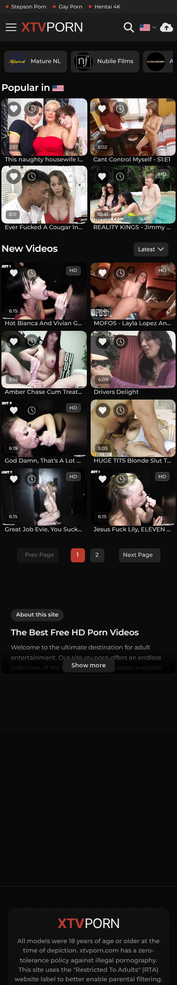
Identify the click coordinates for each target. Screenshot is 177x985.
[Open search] (128, 27)
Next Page (138, 555)
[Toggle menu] (11, 27)
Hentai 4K (107, 6)
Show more (88, 665)
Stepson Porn (28, 6)
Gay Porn (70, 6)
